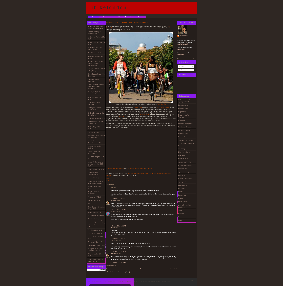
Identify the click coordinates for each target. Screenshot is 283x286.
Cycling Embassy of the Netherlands (96, 114)
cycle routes (182, 185)
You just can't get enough (115, 168)
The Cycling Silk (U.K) (95, 233)
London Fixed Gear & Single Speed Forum (95, 182)
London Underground (185, 123)
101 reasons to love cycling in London (185, 101)
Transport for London (185, 140)
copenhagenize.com (185, 165)
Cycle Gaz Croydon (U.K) (94, 98)
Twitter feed (140, 17)
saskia (113, 227)
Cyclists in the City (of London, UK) (95, 122)
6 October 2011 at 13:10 (118, 199)
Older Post (173, 269)
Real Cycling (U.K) (94, 200)
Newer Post (109, 269)
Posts (182, 66)
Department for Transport (183, 116)
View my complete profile (186, 59)
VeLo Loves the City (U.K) (95, 255)
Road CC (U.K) (93, 204)
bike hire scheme (184, 152)
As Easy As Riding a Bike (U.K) (96, 38)
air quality (181, 149)
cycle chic (181, 175)
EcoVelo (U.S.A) (93, 132)
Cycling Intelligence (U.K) (96, 118)
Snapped (181, 137)
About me (105, 17)
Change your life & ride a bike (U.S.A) (96, 70)
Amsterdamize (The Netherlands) (94, 33)
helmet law (182, 195)
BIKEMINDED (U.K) (94, 53)
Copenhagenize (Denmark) (93, 80)
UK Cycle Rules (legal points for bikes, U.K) (95, 249)
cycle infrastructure (185, 178)
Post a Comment (111, 266)
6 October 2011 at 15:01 (118, 226)
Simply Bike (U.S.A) (94, 212)
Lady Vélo (114, 211)
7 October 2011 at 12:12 (118, 239)
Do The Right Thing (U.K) (94, 128)
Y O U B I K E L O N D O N (186, 144)
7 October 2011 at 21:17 (118, 251)
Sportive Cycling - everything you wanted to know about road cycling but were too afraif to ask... (96, 223)
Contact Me (117, 17)
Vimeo (149, 168)
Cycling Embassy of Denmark (94, 103)
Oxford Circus (183, 133)
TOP (192, 280)
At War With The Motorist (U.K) (96, 43)
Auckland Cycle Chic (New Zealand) (95, 48)
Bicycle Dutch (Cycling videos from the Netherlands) (95, 63)
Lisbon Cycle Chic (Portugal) (94, 152)
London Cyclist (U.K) (95, 178)
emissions (181, 188)
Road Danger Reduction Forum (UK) (96, 208)
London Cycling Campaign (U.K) (93, 173)
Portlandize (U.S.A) (94, 197)
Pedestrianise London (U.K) (95, 187)
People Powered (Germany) (93, 193)
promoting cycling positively (184, 206)
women (180, 220)
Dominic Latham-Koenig (136, 168)
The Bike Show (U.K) (95, 230)
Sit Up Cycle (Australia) (96, 215)
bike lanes (181, 155)
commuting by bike (184, 162)
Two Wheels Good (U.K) (96, 245)
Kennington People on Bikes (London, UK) (95, 142)
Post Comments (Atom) (122, 272)
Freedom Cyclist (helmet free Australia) (96, 136)
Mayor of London (184, 130)
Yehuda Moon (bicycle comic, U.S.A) (95, 260)
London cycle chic (184, 127)
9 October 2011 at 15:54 (118, 263)
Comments (184, 70)
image (180, 198)
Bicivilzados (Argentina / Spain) (96, 57)
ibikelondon (184, 36)
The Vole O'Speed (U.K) (96, 242)
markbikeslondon (183, 44)
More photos (128, 17)
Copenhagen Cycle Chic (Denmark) (96, 75)
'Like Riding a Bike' (162, 107)
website (121, 116)
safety (180, 210)
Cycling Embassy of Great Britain (94, 109)
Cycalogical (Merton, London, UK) (95, 93)
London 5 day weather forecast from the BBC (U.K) (95, 164)
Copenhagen (182, 112)
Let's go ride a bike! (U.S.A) (94, 147)
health (180, 192)
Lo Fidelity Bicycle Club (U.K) (96, 158)
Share (108, 179)
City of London (183, 108)
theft (179, 217)
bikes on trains (183, 159)
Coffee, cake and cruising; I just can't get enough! (127, 22)
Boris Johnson (183, 105)
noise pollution (183, 202)
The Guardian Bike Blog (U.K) (96, 238)
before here (138, 107)
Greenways (182, 120)
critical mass (182, 168)
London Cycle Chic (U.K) (96, 169)
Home (93, 17)
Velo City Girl (161, 104)
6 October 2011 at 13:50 (118, 210)
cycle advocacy (183, 172)
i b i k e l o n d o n (109, 7)
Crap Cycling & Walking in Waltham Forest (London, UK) (96, 86)
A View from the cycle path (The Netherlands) (96, 27)
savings (181, 213)
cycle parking (182, 182)
